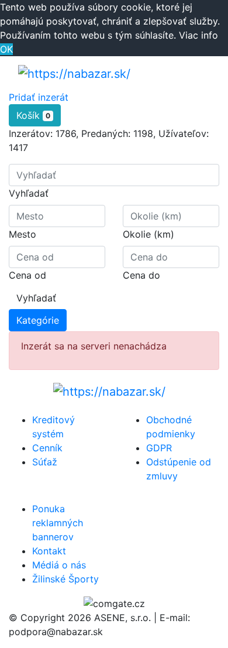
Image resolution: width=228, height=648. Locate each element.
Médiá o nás (59, 565)
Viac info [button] (198, 35)
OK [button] (6, 49)
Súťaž (44, 462)
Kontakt (49, 551)
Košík (33, 115)
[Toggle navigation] (193, 73)
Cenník (47, 448)
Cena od (27, 275)
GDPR (159, 448)
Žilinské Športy (65, 579)
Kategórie (37, 320)
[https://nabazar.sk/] (74, 73)
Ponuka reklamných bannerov (57, 523)
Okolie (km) (148, 234)
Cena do (141, 275)
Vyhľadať (29, 193)
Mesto (22, 234)
